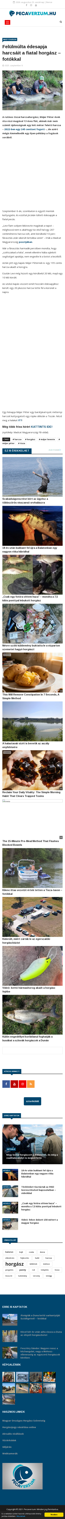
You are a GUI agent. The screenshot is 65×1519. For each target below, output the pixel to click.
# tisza (21, 443)
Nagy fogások (9, 39)
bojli (21, 1252)
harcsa (48, 1258)
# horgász (30, 439)
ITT (20, 420)
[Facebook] (27, 5)
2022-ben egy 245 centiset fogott (24, 129)
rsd (33, 1270)
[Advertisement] (32, 175)
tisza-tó (8, 1276)
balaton (9, 1252)
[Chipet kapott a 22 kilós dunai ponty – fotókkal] (8, 1399)
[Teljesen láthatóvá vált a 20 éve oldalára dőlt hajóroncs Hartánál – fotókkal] (8, 1388)
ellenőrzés (9, 1258)
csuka (31, 1252)
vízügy (49, 1276)
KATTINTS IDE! (41, 426)
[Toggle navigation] (7, 22)
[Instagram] (31, 5)
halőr (37, 1258)
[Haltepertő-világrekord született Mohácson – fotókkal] (49, 1377)
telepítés (45, 1270)
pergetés (9, 1270)
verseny (36, 1276)
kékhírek (33, 1264)
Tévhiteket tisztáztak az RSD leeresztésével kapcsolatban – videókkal (38, 1190)
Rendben (54, 1515)
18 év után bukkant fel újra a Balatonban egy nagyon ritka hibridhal (37, 1173)
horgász (14, 1263)
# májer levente (47, 439)
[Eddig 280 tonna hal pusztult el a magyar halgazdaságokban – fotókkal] (49, 1388)
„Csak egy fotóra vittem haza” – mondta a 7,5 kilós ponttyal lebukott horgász (41, 1206)
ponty (22, 1269)
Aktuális (11, 1149)
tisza (57, 1270)
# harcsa (17, 439)
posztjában (25, 241)
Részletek (21, 1516)
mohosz (46, 1264)
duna (42, 1252)
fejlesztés (24, 1258)
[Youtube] (36, 5)
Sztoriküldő (32, 1101)
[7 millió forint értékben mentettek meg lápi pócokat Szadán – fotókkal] (8, 1377)
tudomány (22, 1276)
